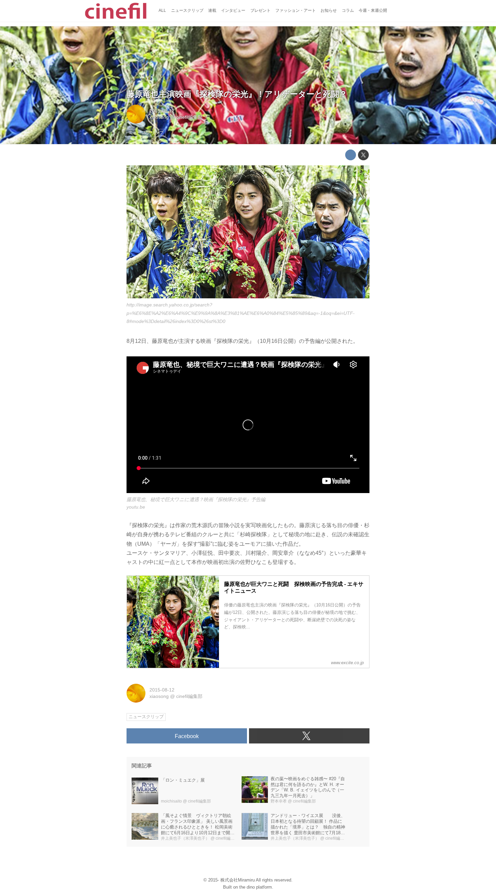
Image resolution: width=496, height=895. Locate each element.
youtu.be (136, 507)
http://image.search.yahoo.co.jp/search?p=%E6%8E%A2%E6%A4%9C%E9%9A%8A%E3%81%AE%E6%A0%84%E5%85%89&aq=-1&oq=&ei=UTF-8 (241, 313)
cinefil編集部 (189, 117)
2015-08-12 (161, 110)
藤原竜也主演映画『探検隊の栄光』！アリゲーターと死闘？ (237, 94)
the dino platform (255, 887)
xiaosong (159, 117)
